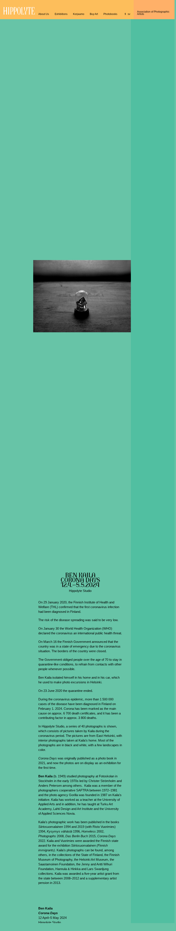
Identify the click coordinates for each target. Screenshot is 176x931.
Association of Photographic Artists (153, 13)
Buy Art (94, 14)
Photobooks (110, 14)
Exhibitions (61, 14)
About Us (43, 14)
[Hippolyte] (19, 13)
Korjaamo (78, 14)
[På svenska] (129, 14)
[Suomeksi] (125, 14)
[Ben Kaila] (82, 296)
